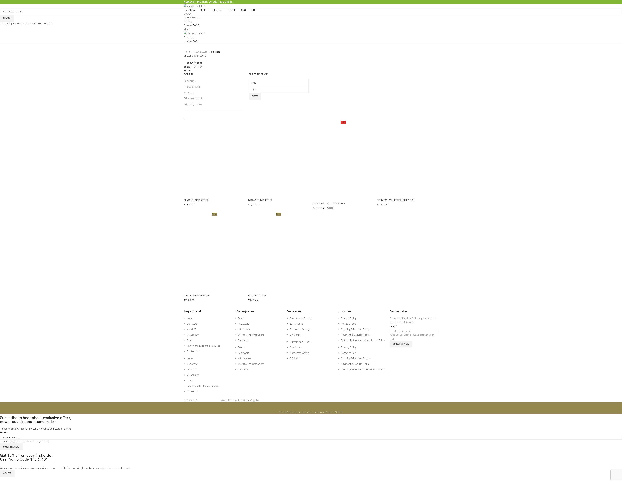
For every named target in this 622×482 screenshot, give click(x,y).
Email (3, 432)
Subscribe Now (11, 446)
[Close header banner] (4, 406)
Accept (7, 473)
